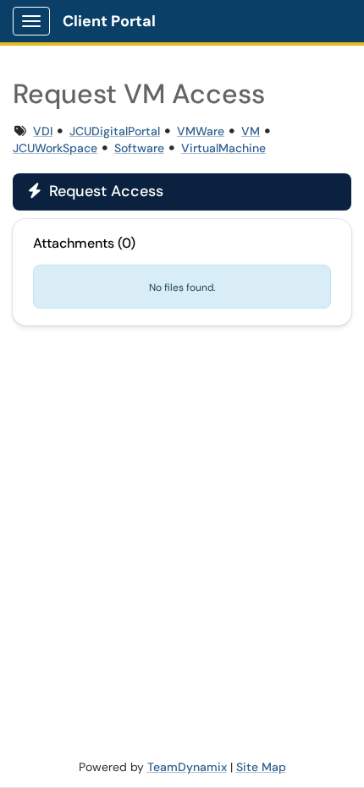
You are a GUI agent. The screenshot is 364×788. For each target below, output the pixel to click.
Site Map (261, 766)
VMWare (200, 131)
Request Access (95, 191)
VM (250, 131)
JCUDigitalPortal (114, 131)
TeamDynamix (187, 766)
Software (139, 148)
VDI (42, 131)
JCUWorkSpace (55, 148)
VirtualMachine (223, 148)
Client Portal (109, 21)
